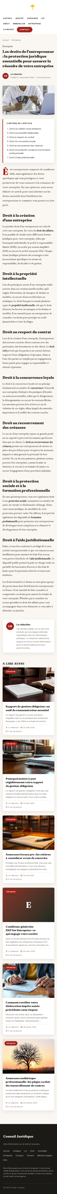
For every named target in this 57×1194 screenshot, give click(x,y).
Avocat (19, 18)
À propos (8, 29)
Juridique (32, 18)
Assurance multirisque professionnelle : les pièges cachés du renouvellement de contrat (28, 1082)
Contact (25, 30)
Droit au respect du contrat (21, 137)
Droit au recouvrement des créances (26, 145)
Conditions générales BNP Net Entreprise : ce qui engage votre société (21, 930)
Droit (6, 24)
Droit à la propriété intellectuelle (23, 133)
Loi (43, 18)
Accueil (7, 18)
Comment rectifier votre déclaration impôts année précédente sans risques (22, 1006)
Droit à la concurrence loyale (22, 141)
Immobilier (19, 24)
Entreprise (34, 24)
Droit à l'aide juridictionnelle (21, 157)
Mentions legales (44, 1155)
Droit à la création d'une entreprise (25, 129)
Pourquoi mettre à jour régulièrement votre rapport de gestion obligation (24, 782)
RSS (5, 1160)
